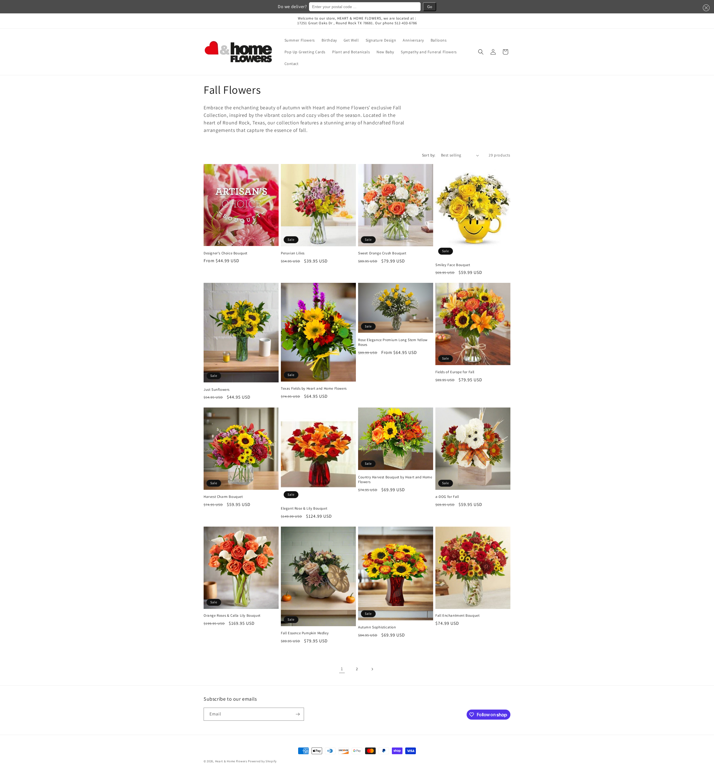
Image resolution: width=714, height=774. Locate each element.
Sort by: (428, 155)
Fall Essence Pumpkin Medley (305, 633)
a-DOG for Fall (447, 497)
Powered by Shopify (262, 761)
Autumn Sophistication (377, 627)
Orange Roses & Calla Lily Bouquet (232, 615)
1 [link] (342, 669)
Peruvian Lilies (293, 253)
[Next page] (372, 669)
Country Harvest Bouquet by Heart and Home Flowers (395, 479)
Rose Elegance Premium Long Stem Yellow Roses (393, 342)
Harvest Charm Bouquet (223, 497)
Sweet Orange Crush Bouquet (382, 253)
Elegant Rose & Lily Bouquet (304, 508)
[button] (705, 7)
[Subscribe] (297, 714)
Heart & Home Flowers (231, 761)
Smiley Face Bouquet (452, 265)
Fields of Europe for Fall (454, 372)
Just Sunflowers (217, 389)
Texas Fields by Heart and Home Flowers (314, 388)
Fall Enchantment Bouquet (457, 615)
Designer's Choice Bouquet (225, 253)
